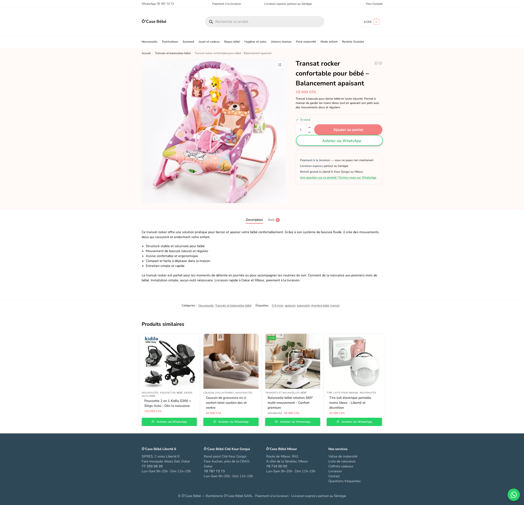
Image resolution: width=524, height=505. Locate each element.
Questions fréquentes (344, 481)
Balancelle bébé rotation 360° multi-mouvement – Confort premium (290, 403)
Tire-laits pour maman (342, 392)
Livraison (335, 471)
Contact (334, 476)
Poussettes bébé (171, 392)
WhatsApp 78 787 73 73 (158, 4)
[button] (372, 21)
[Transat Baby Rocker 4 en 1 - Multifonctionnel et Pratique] (380, 63)
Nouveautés (206, 305)
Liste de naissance (342, 461)
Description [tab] (254, 220)
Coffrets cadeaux (340, 466)
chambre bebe (320, 305)
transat (335, 305)
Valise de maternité (342, 456)
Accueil (146, 53)
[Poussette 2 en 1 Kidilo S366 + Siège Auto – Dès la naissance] (169, 361)
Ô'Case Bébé (154, 21)
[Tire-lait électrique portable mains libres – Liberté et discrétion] (354, 361)
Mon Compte (374, 4)
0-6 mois (277, 305)
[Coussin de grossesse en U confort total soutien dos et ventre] (231, 361)
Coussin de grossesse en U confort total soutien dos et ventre (226, 403)
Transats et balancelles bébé (172, 53)
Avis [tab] (273, 220)
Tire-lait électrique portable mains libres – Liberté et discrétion (350, 403)
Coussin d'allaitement (218, 392)
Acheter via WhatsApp (341, 140)
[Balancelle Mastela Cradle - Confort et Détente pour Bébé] (376, 63)
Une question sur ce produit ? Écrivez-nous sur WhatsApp (338, 178)
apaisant (290, 305)
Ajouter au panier (348, 129)
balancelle (303, 305)
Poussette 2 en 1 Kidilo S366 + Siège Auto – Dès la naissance (167, 403)
